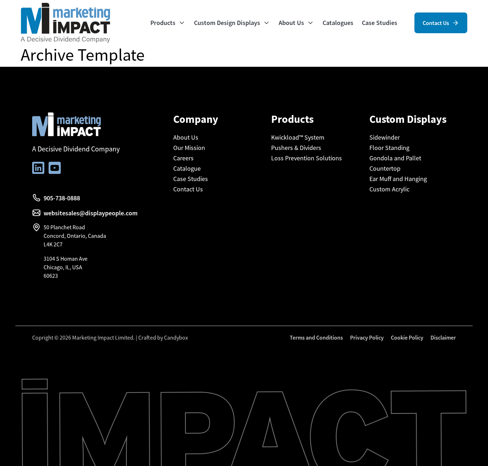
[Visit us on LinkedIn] (38, 168)
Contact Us (188, 189)
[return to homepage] (65, 22)
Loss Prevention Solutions (306, 158)
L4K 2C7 (53, 244)
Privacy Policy (367, 337)
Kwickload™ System (297, 137)
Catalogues (338, 23)
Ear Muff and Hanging (398, 179)
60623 (51, 275)
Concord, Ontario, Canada (75, 235)
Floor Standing (389, 148)
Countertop (384, 168)
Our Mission (189, 148)
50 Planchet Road (64, 227)
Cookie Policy (407, 337)
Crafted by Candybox (163, 337)
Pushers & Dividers (296, 148)
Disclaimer (443, 337)
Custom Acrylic (389, 189)
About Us (185, 137)
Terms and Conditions (316, 337)
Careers (183, 158)
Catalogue (187, 168)
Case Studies (379, 23)
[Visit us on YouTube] (55, 168)
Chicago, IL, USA (63, 267)
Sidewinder (384, 137)
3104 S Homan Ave (66, 258)
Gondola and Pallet (395, 158)
